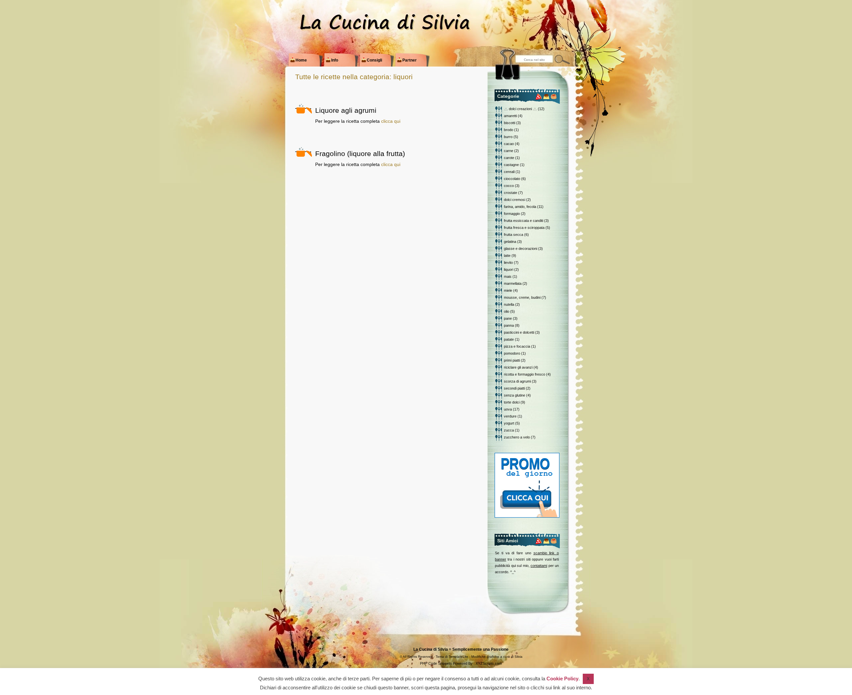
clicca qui (390, 121)
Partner (407, 60)
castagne (511, 165)
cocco (509, 186)
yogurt (509, 423)
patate (509, 339)
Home (299, 60)
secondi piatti (514, 388)
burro (508, 137)
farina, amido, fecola (520, 207)
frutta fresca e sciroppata (524, 228)
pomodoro (512, 353)
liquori (508, 269)
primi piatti (512, 360)
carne (508, 151)
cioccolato (512, 179)
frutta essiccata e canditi (523, 221)
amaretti (510, 116)
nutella (509, 304)
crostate (510, 193)
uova (508, 409)
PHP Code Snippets (436, 663)
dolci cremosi (514, 200)
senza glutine (514, 395)
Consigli (372, 60)
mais (508, 276)
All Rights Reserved (418, 656)
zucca (509, 430)
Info (332, 60)
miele (508, 290)
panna (509, 325)
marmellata (513, 283)
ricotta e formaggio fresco (524, 374)
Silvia (519, 656)
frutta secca (513, 235)
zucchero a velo (517, 437)
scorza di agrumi (517, 381)
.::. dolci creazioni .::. (520, 109)
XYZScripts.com (489, 663)
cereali (509, 172)
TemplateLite (458, 656)
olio (506, 311)
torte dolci (512, 402)
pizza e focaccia (517, 346)
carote (509, 158)
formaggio (512, 214)
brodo (508, 130)
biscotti (509, 123)
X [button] (588, 678)
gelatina (510, 242)
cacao (509, 144)
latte (507, 256)
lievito (508, 262)
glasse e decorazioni (520, 249)
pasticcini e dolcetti (519, 332)
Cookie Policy (562, 678)
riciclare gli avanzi (518, 367)
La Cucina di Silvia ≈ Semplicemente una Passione (461, 649)
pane (508, 318)
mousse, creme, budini (522, 297)
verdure (510, 416)
